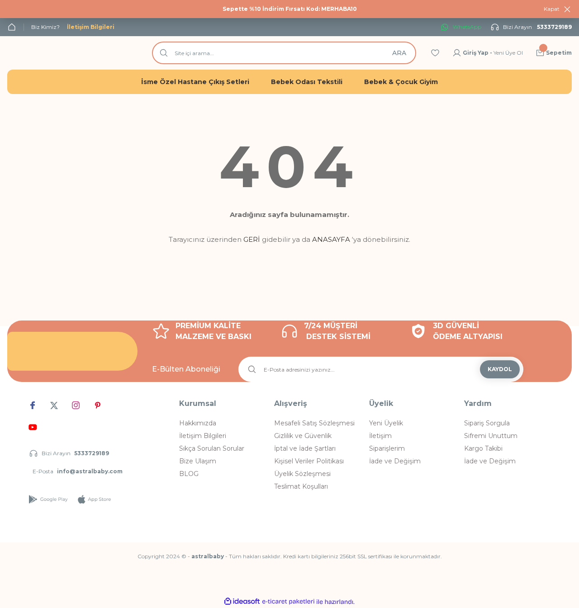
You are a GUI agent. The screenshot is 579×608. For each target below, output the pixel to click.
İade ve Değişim (395, 461)
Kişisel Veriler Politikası (309, 461)
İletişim (380, 436)
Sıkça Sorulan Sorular (211, 448)
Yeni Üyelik (386, 423)
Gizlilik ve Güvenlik (303, 436)
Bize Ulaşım (197, 461)
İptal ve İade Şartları (305, 448)
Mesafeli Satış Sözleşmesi (314, 423)
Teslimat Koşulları (301, 486)
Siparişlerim (387, 448)
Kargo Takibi (483, 448)
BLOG (189, 474)
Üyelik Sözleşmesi (302, 474)
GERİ (251, 239)
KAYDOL (500, 369)
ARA (399, 53)
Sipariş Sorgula (487, 423)
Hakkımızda (197, 423)
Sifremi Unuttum (490, 436)
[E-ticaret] (288, 602)
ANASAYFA (331, 239)
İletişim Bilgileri (202, 436)
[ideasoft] (242, 602)
